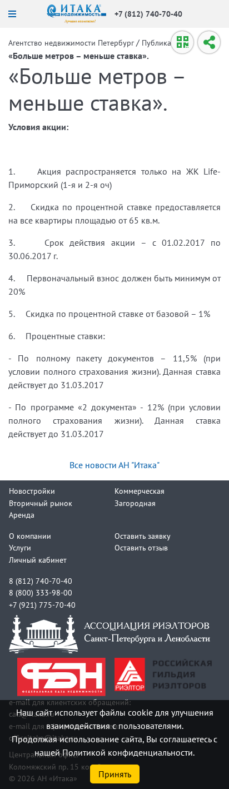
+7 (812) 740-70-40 (148, 13)
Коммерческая (139, 490)
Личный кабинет (38, 559)
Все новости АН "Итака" (114, 464)
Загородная (135, 503)
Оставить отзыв (141, 547)
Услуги (20, 547)
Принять (114, 774)
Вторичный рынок (40, 503)
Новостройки (32, 490)
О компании (30, 535)
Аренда (21, 514)
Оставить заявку (142, 535)
